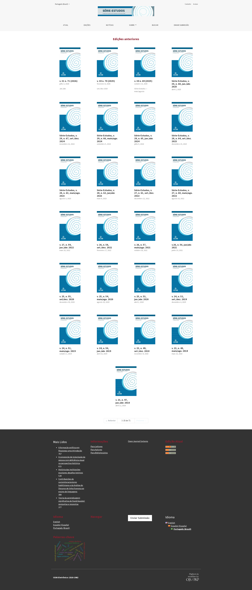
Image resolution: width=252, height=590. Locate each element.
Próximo (141, 420)
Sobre (132, 25)
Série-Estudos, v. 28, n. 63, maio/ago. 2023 (69, 193)
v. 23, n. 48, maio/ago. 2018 (180, 350)
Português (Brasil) (63, 4)
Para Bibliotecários (99, 452)
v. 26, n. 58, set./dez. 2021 (104, 246)
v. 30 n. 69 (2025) (143, 81)
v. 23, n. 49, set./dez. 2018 (141, 350)
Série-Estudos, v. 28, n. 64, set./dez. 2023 (181, 138)
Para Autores (96, 449)
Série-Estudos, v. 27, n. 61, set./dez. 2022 (144, 193)
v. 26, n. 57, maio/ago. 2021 (142, 246)
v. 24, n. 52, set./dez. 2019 (179, 298)
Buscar (155, 25)
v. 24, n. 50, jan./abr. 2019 (104, 350)
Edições (87, 25)
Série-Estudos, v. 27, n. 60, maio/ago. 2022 (182, 193)
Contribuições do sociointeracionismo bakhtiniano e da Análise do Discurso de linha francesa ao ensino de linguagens (71, 485)
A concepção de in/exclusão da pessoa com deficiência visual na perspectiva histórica (71, 460)
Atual (65, 25)
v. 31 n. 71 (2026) (68, 81)
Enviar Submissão (181, 25)
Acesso (195, 4)
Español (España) (61, 525)
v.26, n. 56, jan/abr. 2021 (182, 246)
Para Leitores (97, 446)
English (56, 521)
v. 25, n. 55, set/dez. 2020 (66, 298)
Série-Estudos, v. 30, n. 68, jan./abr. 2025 (181, 83)
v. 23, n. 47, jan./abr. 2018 (123, 401)
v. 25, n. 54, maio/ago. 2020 (105, 298)
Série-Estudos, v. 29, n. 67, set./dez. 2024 (69, 138)
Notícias (110, 25)
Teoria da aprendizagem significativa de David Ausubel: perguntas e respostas (71, 501)
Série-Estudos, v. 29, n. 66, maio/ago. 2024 (107, 138)
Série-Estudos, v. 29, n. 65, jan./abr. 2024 (143, 138)
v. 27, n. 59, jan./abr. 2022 (66, 246)
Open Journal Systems (138, 441)
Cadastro (188, 4)
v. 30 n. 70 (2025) (106, 81)
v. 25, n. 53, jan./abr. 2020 (141, 298)
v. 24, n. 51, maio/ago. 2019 (67, 350)
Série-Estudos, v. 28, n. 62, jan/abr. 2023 (106, 193)
